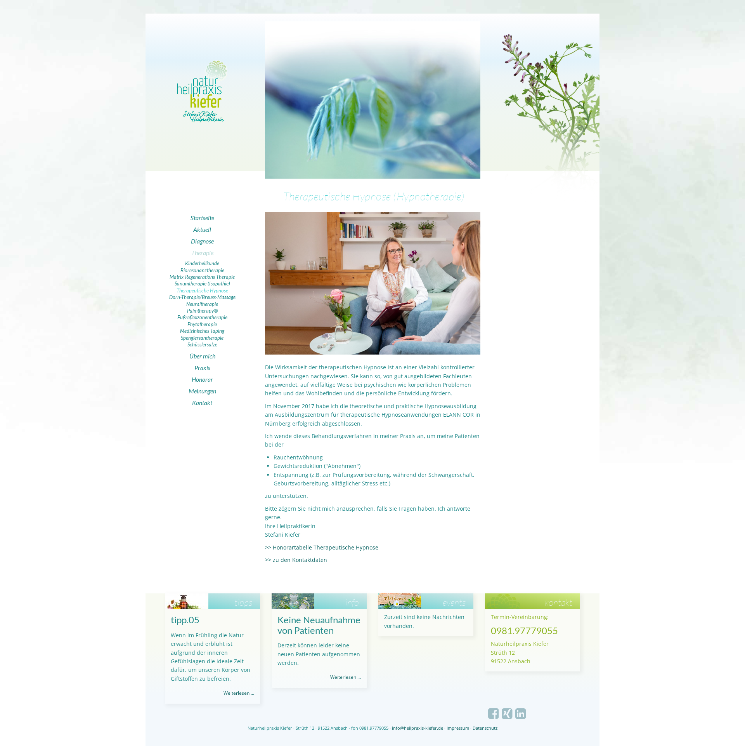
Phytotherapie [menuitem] (202, 324)
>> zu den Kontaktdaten (296, 559)
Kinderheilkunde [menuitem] (202, 263)
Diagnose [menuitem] (202, 241)
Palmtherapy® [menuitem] (202, 311)
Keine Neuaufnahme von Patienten (318, 624)
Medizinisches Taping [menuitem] (202, 331)
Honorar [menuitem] (202, 379)
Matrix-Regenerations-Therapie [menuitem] (202, 277)
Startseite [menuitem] (202, 217)
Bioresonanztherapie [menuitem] (202, 270)
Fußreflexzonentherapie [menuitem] (202, 317)
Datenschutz (485, 728)
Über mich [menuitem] (202, 356)
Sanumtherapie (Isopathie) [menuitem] (202, 283)
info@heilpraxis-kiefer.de (417, 728)
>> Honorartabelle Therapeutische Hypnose (321, 547)
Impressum (458, 728)
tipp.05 (185, 619)
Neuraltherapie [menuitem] (202, 304)
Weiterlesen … (239, 693)
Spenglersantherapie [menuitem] (202, 338)
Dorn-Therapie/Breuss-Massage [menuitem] (202, 297)
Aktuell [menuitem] (202, 229)
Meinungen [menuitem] (202, 391)
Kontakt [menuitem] (202, 402)
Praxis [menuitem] (202, 367)
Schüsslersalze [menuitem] (202, 344)
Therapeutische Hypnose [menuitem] (202, 290)
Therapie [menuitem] (202, 252)
